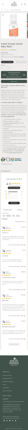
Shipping (2, 54)
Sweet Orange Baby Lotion (15, 152)
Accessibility (6, 387)
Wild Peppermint (19, 150)
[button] (2, 4)
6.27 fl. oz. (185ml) (7, 62)
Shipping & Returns (7, 375)
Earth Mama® (11, 428)
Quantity (3, 65)
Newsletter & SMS (7, 378)
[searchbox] (9, 210)
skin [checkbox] (14, 215)
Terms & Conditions (7, 390)
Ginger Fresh (20, 148)
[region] (13, 192)
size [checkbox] (4, 215)
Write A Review (14, 203)
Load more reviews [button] (14, 344)
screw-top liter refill (8, 116)
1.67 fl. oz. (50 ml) (20, 62)
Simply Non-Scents (7, 150)
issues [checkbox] (17, 215)
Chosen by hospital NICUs (10, 123)
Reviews (5, 384)
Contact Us (5, 398)
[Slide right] (16, 40)
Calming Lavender (12, 148)
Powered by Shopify (19, 428)
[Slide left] (11, 40)
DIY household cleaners (19, 112)
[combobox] (20, 221)
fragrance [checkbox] (9, 215)
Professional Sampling (8, 381)
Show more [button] (4, 218)
